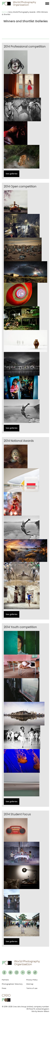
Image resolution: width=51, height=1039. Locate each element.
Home (4, 12)
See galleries (11, 173)
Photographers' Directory (12, 984)
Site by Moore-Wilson (40, 1011)
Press (4, 988)
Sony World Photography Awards (22, 12)
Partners (5, 980)
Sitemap (29, 984)
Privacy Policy (31, 980)
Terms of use (31, 988)
